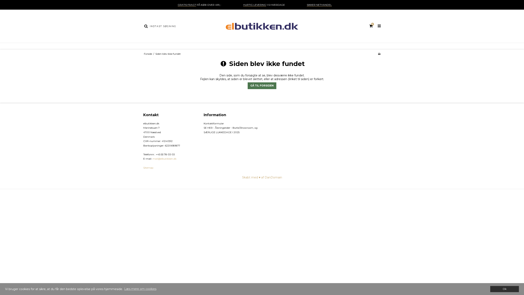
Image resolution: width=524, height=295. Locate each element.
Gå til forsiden (262, 85)
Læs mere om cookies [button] (140, 289)
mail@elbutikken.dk (164, 158)
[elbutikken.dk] (262, 26)
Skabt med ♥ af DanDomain (262, 177)
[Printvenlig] (379, 53)
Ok (504, 288)
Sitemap (148, 167)
